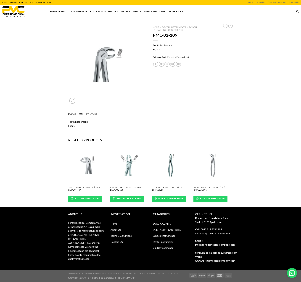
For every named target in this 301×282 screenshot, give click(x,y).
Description (75, 114)
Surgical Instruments (164, 235)
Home (250, 2)
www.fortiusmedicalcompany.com (215, 260)
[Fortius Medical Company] (23, 11)
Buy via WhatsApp (86, 198)
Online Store (175, 11)
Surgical (98, 11)
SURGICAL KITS (58, 11)
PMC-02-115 (74, 190)
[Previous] (68, 176)
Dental (112, 11)
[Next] (232, 176)
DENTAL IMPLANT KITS (79, 11)
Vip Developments (131, 11)
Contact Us (294, 2)
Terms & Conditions (277, 2)
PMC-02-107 (116, 190)
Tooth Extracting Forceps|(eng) (175, 28)
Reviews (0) (91, 114)
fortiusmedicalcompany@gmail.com (216, 252)
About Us (261, 2)
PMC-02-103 (199, 190)
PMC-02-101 (158, 190)
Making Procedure (154, 11)
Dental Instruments (174, 27)
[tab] (75, 114)
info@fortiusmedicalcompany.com (215, 244)
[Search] (297, 11)
